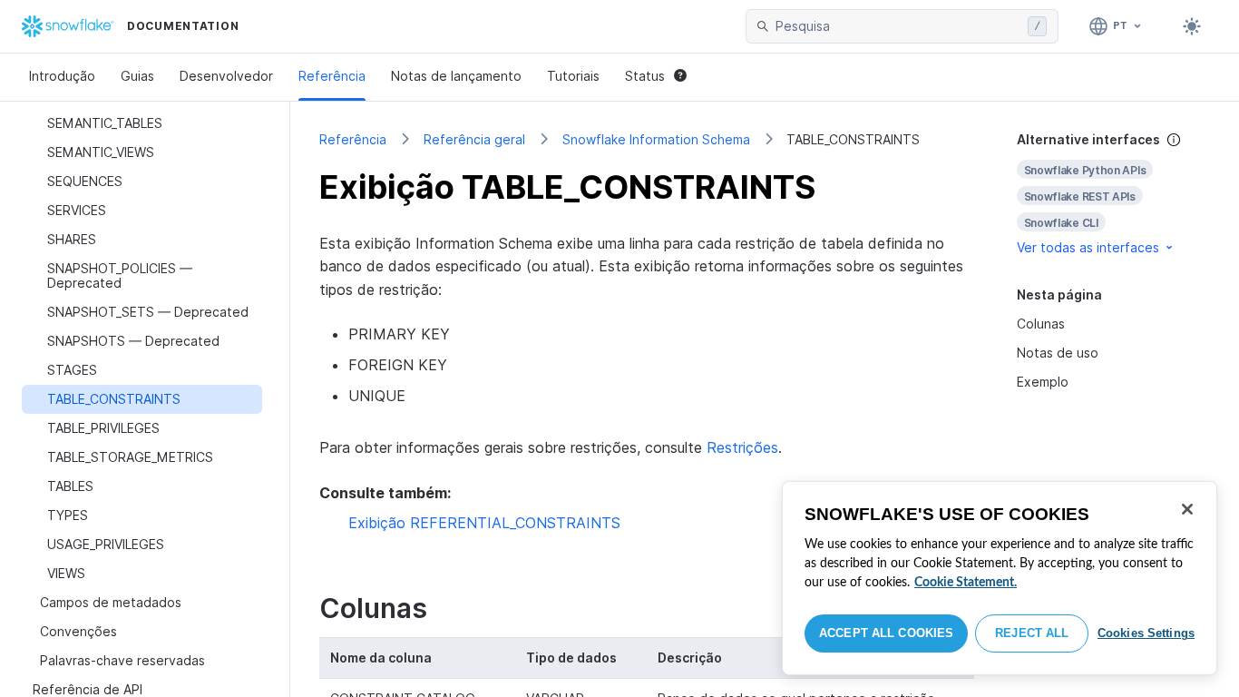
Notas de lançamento (456, 75)
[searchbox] (898, 26)
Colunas (1041, 323)
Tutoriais (573, 75)
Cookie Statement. (965, 582)
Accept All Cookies (886, 633)
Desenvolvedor (226, 75)
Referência (332, 75)
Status (645, 75)
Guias (137, 75)
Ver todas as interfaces (1088, 247)
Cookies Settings (1146, 633)
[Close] (1187, 509)
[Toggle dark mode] (1192, 26)
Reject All (1031, 633)
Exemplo (1042, 381)
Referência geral (474, 139)
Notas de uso (1057, 352)
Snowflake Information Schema (656, 139)
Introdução (62, 75)
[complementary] (1114, 194)
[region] (999, 578)
